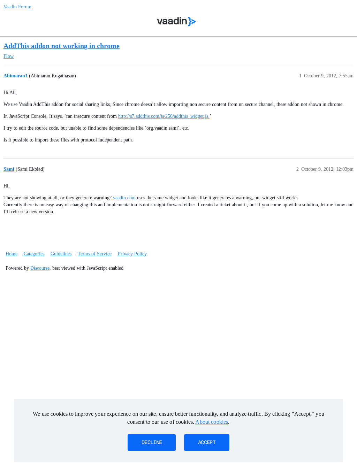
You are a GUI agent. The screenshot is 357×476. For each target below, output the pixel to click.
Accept (206, 442)
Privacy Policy (132, 253)
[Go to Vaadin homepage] (176, 21)
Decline (152, 442)
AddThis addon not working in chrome (61, 45)
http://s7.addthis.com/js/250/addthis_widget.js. (164, 116)
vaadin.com (124, 197)
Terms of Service (95, 253)
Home (11, 253)
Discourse (40, 268)
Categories (34, 253)
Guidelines (61, 253)
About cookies (211, 422)
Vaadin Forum (17, 6)
